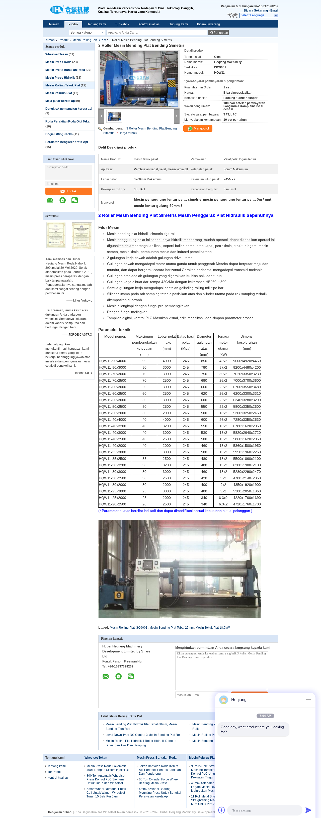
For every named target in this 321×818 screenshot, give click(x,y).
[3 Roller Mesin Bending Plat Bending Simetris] (139, 79)
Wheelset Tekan (56, 54)
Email (274, 10)
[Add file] (221, 809)
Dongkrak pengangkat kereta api (68, 108)
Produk (73, 24)
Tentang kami (97, 24)
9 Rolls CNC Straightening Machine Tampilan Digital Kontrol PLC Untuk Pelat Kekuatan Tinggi (209, 771)
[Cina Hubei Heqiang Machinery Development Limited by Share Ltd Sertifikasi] (56, 248)
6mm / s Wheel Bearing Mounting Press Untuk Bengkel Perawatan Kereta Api (160, 792)
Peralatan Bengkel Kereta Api (66, 142)
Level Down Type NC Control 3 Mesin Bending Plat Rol (143, 735)
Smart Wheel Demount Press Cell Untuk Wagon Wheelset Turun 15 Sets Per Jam (106, 792)
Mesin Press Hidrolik (60, 77)
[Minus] (308, 700)
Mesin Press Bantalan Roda (65, 70)
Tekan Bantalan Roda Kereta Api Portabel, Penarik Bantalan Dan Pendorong (160, 769)
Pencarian (220, 33)
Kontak (71, 191)
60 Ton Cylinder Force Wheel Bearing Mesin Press (159, 781)
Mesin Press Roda (58, 62)
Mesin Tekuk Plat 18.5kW (213, 627)
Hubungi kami (178, 24)
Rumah (54, 24)
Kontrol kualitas (148, 24)
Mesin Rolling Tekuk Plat (89, 40)
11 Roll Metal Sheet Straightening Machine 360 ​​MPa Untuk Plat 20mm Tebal (210, 800)
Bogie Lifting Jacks (59, 134)
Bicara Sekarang (256, 10)
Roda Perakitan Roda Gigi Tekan (68, 121)
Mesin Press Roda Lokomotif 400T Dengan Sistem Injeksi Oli (108, 768)
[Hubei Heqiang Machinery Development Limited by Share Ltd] (70, 10)
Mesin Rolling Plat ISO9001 (128, 627)
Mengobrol (201, 128)
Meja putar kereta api (60, 101)
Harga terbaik (128, 133)
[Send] (308, 809)
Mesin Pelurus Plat (58, 93)
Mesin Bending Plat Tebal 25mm (171, 627)
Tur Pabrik (122, 24)
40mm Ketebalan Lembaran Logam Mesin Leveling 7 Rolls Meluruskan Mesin (211, 786)
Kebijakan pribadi (60, 812)
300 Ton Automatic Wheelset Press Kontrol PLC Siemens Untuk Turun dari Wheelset (106, 779)
